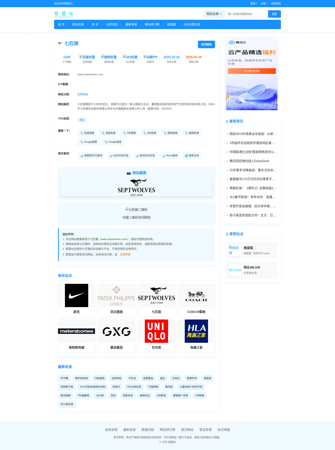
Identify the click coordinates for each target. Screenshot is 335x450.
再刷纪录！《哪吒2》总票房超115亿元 (253, 188)
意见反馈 (205, 429)
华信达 (132, 378)
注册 (263, 3)
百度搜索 (87, 133)
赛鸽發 (169, 386)
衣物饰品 (82, 94)
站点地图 (224, 429)
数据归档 (148, 429)
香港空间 (192, 378)
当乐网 (100, 395)
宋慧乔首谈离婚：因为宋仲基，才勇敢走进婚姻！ (253, 206)
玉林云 (176, 378)
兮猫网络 (153, 386)
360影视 (161, 395)
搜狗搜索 (170, 133)
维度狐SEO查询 (91, 155)
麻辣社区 (145, 395)
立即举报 (125, 254)
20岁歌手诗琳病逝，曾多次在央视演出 (253, 170)
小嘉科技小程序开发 (191, 386)
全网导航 (116, 378)
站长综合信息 (119, 155)
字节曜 (64, 378)
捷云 (162, 378)
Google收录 (112, 141)
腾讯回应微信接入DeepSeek (249, 161)
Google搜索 (88, 141)
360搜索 (129, 133)
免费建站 (148, 378)
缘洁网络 (65, 395)
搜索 (274, 14)
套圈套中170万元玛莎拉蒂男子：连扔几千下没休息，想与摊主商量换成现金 (253, 179)
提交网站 (187, 429)
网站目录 (78, 24)
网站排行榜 (152, 24)
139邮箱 (199, 395)
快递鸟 (116, 386)
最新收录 (131, 24)
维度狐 (171, 24)
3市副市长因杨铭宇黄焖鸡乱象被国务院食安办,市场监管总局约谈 (253, 143)
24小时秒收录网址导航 (92, 386)
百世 (113, 395)
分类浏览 (112, 24)
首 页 (61, 24)
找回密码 (276, 3)
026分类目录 (192, 24)
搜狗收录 (192, 133)
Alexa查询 (170, 155)
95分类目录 (66, 404)
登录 (252, 3)
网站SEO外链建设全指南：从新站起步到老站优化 (253, 134)
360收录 (149, 133)
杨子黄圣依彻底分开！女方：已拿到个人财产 (253, 215)
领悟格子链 (66, 386)
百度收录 (108, 133)
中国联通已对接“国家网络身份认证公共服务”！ (253, 152)
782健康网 (83, 395)
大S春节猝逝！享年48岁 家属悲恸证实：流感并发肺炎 (253, 197)
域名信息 (192, 155)
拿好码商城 (81, 378)
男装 (81, 119)
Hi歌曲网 (99, 378)
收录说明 (111, 429)
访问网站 (206, 44)
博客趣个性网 (180, 395)
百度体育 (128, 395)
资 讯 (95, 24)
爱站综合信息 (145, 155)
